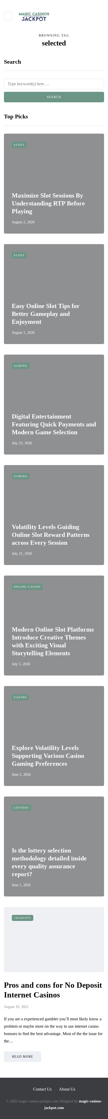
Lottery (21, 807)
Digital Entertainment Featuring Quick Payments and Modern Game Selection (54, 424)
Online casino (27, 586)
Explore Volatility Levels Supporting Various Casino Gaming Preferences (48, 755)
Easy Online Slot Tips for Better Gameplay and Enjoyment (46, 314)
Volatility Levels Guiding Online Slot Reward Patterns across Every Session (50, 534)
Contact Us (42, 1089)
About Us (67, 1089)
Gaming (21, 365)
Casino (20, 697)
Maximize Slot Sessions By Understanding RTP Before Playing (48, 203)
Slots (19, 144)
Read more (22, 1056)
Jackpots (22, 917)
